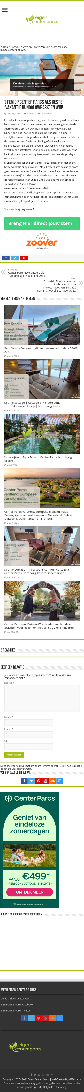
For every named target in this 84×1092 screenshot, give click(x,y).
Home (6, 47)
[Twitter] (31, 781)
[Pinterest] (38, 781)
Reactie (9, 682)
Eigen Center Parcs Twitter (15, 1010)
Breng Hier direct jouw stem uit (40, 225)
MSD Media (75, 1079)
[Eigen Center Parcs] (42, 20)
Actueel (16, 47)
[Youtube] (45, 781)
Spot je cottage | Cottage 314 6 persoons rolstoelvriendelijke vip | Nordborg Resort (33, 404)
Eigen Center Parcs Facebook (17, 1004)
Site (6, 741)
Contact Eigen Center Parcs (16, 998)
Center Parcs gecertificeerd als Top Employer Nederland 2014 (26, 273)
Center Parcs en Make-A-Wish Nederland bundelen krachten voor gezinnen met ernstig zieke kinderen (39, 625)
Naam (8, 717)
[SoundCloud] (52, 781)
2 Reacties (47, 113)
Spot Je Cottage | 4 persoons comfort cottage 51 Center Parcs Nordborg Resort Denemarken (37, 571)
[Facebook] (24, 781)
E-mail (8, 729)
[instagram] (59, 781)
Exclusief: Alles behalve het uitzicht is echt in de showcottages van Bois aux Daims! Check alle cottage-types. (56, 284)
